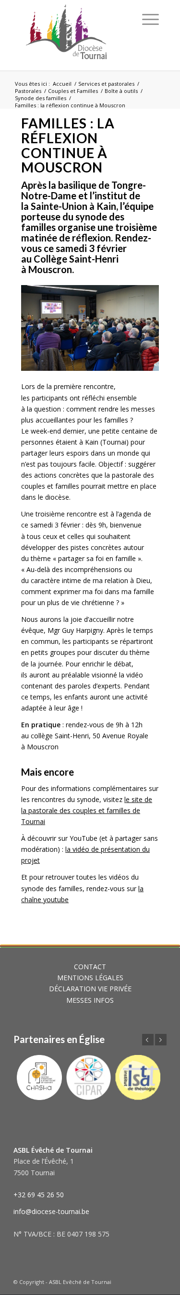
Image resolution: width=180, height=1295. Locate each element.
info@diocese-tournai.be (51, 1211)
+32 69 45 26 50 (38, 1194)
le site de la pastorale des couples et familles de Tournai (86, 810)
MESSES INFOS (90, 1000)
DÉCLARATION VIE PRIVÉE (90, 988)
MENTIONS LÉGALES (90, 977)
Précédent (148, 1039)
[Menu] (150, 19)
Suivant (161, 1039)
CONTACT (90, 966)
